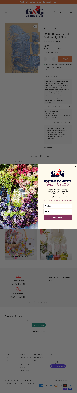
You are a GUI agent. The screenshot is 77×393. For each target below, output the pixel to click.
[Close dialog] (75, 166)
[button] (57, 218)
